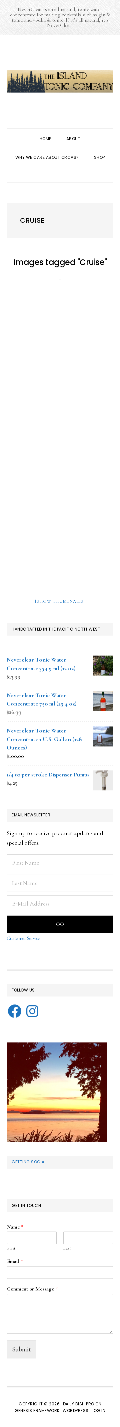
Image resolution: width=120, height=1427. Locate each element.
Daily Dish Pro (78, 1404)
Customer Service (23, 938)
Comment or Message (32, 1288)
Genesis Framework (37, 1410)
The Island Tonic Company (60, 81)
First (11, 1248)
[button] (60, 173)
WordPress (76, 1410)
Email (15, 1261)
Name (15, 1227)
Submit (21, 1349)
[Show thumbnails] (60, 601)
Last (67, 1248)
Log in (98, 1410)
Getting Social (29, 1162)
